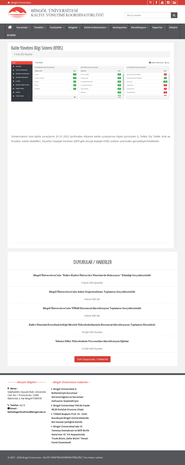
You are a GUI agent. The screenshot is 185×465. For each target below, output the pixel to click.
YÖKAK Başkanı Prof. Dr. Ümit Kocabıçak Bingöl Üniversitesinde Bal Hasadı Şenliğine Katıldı (70, 418)
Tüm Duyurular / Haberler (92, 359)
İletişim (173, 27)
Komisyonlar (120, 27)
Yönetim (41, 27)
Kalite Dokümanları (97, 27)
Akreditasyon (140, 27)
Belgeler (75, 27)
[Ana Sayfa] (9, 27)
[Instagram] (168, 2)
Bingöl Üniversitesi (21, 2)
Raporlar (159, 27)
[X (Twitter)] (150, 2)
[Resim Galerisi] (174, 2)
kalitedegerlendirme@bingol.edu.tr (27, 411)
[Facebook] (156, 2)
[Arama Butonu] (174, 15)
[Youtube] (162, 2)
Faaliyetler (58, 27)
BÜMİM (11, 35)
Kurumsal (24, 27)
